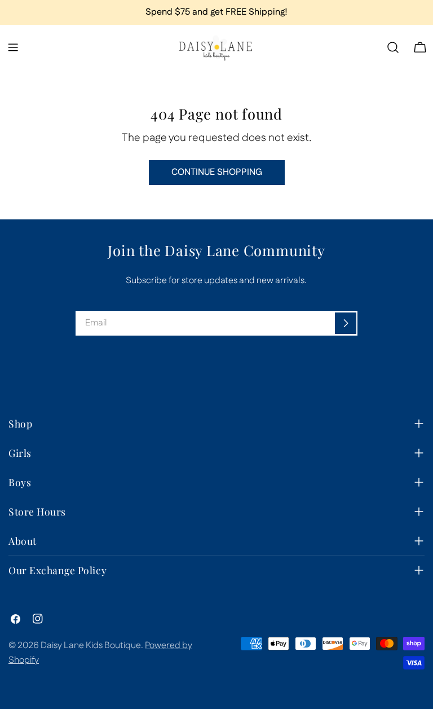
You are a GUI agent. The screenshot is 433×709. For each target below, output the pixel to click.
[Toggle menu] (13, 47)
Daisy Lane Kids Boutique (91, 645)
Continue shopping (216, 172)
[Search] (393, 47)
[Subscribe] (345, 323)
